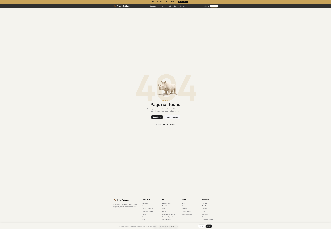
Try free (213, 6)
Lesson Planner (186, 211)
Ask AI (164, 211)
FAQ (163, 208)
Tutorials (164, 206)
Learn (162, 6)
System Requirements (168, 214)
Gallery (144, 214)
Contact (182, 6)
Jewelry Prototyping (148, 211)
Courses (184, 206)
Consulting (205, 214)
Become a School (187, 214)
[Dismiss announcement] (216, 2)
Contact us (205, 208)
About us (204, 203)
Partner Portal (206, 217)
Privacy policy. (174, 226)
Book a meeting (166, 219)
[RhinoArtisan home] (122, 6)
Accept (209, 226)
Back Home (157, 117)
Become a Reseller (207, 219)
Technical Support (167, 217)
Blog (143, 219)
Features (145, 203)
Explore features (172, 117)
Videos (144, 217)
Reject (201, 226)
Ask (170, 6)
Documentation (166, 203)
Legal (203, 211)
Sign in (206, 6)
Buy (175, 6)
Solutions (153, 6)
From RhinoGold (206, 206)
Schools (184, 208)
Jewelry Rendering (147, 208)
